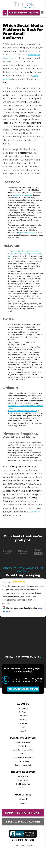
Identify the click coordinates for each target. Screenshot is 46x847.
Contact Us (23, 716)
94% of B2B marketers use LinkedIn (22, 411)
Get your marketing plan (23, 689)
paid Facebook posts (26, 232)
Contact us (34, 511)
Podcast (23, 731)
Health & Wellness (23, 784)
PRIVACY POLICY (27, 846)
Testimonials (23, 708)
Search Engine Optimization (23, 750)
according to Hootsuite (22, 195)
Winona (23, 803)
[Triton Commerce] (24, 7)
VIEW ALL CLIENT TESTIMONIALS (22, 657)
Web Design (23, 746)
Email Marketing (23, 761)
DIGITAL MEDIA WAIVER (23, 821)
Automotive (23, 788)
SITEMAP (15, 846)
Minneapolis (23, 799)
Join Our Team (23, 723)
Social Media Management (23, 757)
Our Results (23, 712)
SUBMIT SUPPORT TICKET (23, 812)
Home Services (23, 776)
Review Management (23, 765)
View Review (25, 642)
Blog (23, 727)
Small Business (23, 780)
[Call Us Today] (5, 12)
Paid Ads (23, 754)
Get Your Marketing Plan (24, 13)
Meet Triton (23, 720)
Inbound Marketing (23, 742)
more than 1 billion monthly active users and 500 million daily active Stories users (25, 253)
